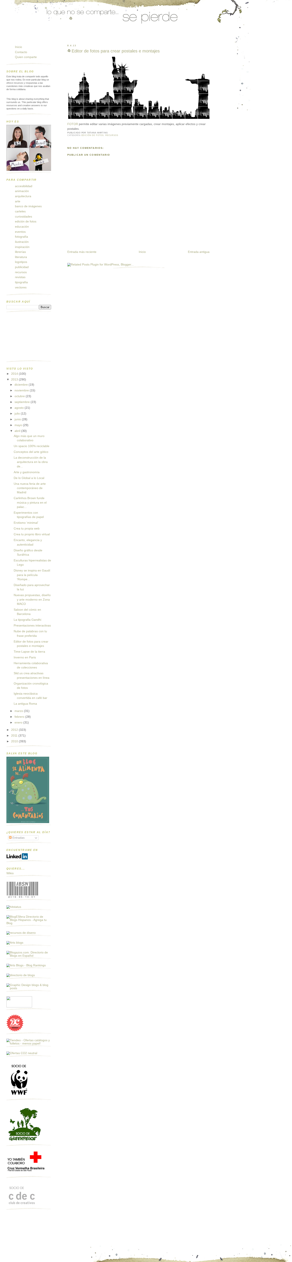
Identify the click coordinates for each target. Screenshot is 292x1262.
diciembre (22, 384)
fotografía (21, 236)
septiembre (23, 402)
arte (17, 201)
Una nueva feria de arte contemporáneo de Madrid (30, 488)
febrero (20, 716)
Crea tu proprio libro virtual (32, 534)
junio (18, 419)
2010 (15, 741)
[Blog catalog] (15, 1030)
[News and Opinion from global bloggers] (19, 1006)
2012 (15, 729)
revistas (20, 277)
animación (22, 191)
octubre (20, 396)
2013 (15, 379)
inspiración (22, 247)
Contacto (21, 52)
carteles (20, 211)
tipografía (21, 282)
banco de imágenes (28, 206)
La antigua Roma (25, 703)
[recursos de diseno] (21, 932)
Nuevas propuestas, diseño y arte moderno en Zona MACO (32, 600)
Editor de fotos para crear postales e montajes (116, 51)
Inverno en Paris (25, 657)
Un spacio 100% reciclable (31, 446)
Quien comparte (26, 57)
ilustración (22, 241)
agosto (20, 407)
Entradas (18, 837)
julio (18, 413)
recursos (111, 135)
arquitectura (23, 196)
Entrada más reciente (81, 252)
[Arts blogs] (14, 942)
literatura (21, 257)
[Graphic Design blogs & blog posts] (28, 988)
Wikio (10, 873)
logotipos (21, 262)
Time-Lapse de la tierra (29, 651)
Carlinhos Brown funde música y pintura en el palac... (30, 503)
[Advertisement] (27, 338)
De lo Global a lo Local (29, 478)
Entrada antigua (198, 252)
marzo (19, 711)
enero (19, 722)
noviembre (22, 390)
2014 (15, 373)
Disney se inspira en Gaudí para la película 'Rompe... (32, 575)
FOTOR (72, 124)
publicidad (22, 267)
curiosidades (23, 216)
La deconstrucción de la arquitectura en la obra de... (31, 462)
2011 (14, 735)
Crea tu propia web (27, 528)
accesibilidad (23, 186)
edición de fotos (92, 135)
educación (22, 226)
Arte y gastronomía (27, 472)
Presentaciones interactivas (32, 625)
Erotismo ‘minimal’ (26, 522)
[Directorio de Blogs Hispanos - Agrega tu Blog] (28, 923)
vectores (21, 287)
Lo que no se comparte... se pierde (39, 37)
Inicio (142, 252)
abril (18, 431)
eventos (20, 231)
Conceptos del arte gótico (31, 451)
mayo (19, 425)
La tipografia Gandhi (27, 619)
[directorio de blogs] (20, 975)
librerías (20, 252)
